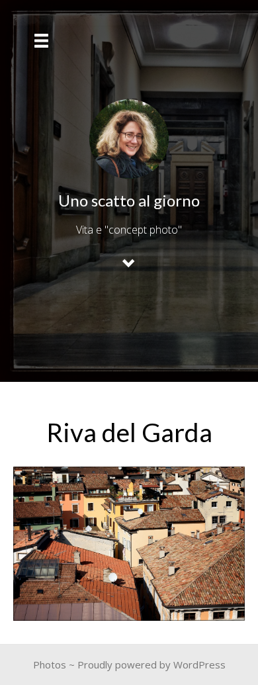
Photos (49, 664)
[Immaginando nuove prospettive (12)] (129, 544)
